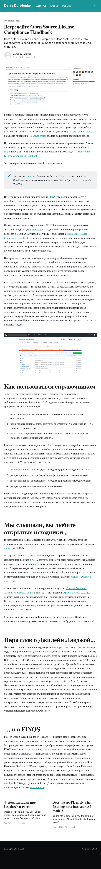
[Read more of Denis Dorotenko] (7, 55)
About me (41, 5)
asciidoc (75, 576)
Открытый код (11, 20)
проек (7, 548)
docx (6, 581)
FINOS (52, 196)
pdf (14, 581)
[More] (76, 6)
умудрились (39, 135)
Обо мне (66, 5)
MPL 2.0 (90, 131)
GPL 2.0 (76, 131)
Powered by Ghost (89, 849)
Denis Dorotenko (17, 5)
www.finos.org (37, 787)
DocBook (86, 576)
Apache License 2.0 (73, 592)
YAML (33, 559)
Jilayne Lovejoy (35, 229)
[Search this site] (95, 6)
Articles (54, 5)
